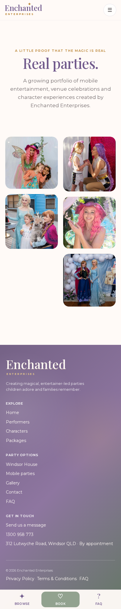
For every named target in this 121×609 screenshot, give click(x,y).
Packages (16, 440)
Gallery (13, 483)
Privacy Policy (20, 578)
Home (12, 412)
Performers (17, 422)
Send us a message (26, 525)
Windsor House (22, 464)
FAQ (10, 501)
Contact (14, 492)
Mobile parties (20, 473)
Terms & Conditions (57, 578)
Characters (17, 431)
